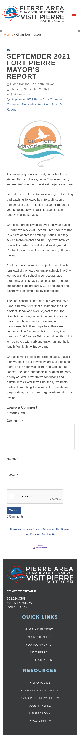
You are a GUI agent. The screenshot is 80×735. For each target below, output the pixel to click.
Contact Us (48, 534)
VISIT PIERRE (38, 652)
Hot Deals (62, 529)
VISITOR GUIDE (40, 682)
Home (8, 34)
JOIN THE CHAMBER (38, 660)
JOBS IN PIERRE (40, 705)
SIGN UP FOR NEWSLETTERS (40, 698)
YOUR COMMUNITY (38, 644)
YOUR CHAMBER (38, 637)
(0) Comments (20, 94)
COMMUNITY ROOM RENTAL (40, 690)
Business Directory (21, 529)
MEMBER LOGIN (40, 713)
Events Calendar (44, 529)
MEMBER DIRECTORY (38, 629)
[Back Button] (8, 50)
